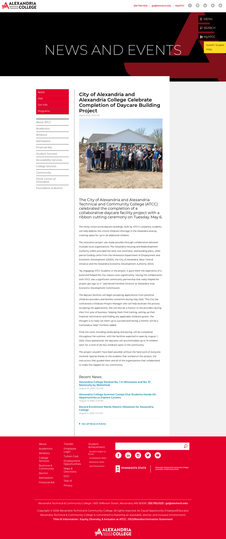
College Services (46, 166)
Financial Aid (44, 147)
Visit (40, 98)
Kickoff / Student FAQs (215, 47)
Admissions (43, 141)
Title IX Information (65, 519)
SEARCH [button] (210, 28)
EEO (66, 476)
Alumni (43, 473)
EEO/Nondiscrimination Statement (150, 519)
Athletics (41, 134)
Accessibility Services (49, 160)
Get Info (43, 104)
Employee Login (70, 450)
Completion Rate (97, 458)
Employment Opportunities (72, 462)
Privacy (68, 485)
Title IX (68, 480)
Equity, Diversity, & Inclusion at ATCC (103, 519)
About (43, 444)
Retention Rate (96, 462)
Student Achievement (96, 446)
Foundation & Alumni (49, 188)
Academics (43, 128)
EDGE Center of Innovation (46, 180)
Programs (44, 111)
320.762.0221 (156, 503)
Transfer (68, 444)
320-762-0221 (141, 5)
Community (43, 172)
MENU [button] (208, 19)
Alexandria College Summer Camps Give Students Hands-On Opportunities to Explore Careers (117, 396)
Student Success (46, 153)
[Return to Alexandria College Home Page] (19, 5)
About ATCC (43, 122)
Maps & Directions (70, 470)
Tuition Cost (71, 456)
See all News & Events (94, 423)
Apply (41, 92)
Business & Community (46, 467)
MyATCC (209, 37)
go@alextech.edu (161, 5)
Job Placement (96, 466)
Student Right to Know (97, 452)
